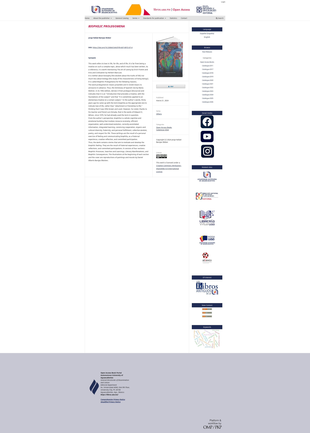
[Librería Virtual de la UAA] (207, 226)
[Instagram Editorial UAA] (207, 157)
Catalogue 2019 (207, 76)
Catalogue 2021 (207, 84)
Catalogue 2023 (207, 91)
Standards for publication (153, 18)
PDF (171, 86)
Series (135, 18)
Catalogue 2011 (207, 66)
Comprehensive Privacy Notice (113, 399)
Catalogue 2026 (207, 102)
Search (220, 18)
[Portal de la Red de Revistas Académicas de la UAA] (207, 244)
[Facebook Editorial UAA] (207, 127)
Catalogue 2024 (162, 130)
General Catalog (122, 18)
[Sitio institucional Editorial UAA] (207, 201)
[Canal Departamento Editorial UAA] (207, 141)
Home (87, 18)
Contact (184, 18)
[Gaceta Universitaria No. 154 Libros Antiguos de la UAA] (207, 295)
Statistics (173, 18)
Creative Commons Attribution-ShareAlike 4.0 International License (168, 168)
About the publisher (101, 18)
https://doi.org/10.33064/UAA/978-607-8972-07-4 (112, 47)
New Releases (207, 52)
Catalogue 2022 (207, 87)
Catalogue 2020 (207, 80)
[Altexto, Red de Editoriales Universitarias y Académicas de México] (207, 262)
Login (223, 2)
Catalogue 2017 (207, 69)
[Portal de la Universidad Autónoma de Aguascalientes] (207, 183)
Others (159, 114)
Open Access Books (164, 127)
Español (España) (207, 33)
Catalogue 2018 (207, 73)
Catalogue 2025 (207, 98)
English (207, 37)
